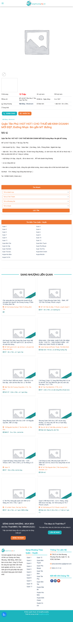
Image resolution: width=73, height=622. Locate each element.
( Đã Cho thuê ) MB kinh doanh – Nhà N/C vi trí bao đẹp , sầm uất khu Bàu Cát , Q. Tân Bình (18, 381)
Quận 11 (4, 240)
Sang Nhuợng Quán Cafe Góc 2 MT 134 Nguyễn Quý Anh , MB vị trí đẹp (18, 422)
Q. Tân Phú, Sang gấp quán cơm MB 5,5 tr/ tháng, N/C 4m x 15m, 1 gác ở (16, 502)
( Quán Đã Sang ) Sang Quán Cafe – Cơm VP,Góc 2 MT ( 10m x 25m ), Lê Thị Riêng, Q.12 (18, 462)
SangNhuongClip (44, 614)
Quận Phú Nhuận (41, 246)
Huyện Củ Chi (6, 257)
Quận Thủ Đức (6, 251)
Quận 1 (4, 226)
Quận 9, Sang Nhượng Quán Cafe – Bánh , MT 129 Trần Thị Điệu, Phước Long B (53, 301)
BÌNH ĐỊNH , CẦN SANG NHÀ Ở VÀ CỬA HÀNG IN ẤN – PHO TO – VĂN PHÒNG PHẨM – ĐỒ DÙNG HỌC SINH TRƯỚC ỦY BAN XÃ (54, 342)
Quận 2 (38, 226)
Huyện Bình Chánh (41, 251)
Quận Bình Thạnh (41, 243)
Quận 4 (38, 229)
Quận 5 (4, 232)
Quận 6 (38, 232)
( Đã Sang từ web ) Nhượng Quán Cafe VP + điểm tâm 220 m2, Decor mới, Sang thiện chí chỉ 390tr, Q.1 (54, 463)
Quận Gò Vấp (6, 246)
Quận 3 (4, 229)
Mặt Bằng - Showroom (26, 104)
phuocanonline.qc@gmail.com (61, 564)
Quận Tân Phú (40, 249)
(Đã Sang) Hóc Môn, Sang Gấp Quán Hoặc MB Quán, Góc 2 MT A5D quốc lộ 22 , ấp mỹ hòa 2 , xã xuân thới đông (18, 342)
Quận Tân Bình (6, 249)
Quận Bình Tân (6, 243)
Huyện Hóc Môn (7, 254)
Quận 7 (4, 235)
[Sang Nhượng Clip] (36, 3)
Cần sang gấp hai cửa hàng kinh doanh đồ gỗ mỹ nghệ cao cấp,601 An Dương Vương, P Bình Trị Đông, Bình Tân (18, 302)
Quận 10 (38, 237)
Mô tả (4, 132)
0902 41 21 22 (56, 568)
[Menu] (2, 3)
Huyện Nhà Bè (40, 254)
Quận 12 (38, 240)
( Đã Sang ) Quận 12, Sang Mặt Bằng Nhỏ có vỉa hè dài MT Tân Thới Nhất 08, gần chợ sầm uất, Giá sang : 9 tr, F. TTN (54, 382)
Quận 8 (38, 235)
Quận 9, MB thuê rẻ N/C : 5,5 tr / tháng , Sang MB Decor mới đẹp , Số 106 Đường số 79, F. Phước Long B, (53, 503)
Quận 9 (4, 237)
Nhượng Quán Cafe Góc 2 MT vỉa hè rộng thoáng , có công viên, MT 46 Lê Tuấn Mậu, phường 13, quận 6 (53, 422)
